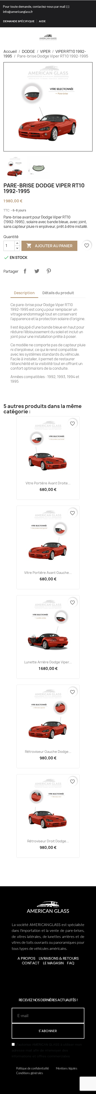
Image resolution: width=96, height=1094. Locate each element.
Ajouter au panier (49, 245)
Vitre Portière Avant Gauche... (48, 572)
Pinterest (48, 271)
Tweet (36, 271)
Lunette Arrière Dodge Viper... (48, 662)
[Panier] (92, 33)
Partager (25, 271)
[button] (78, 33)
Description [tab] (24, 292)
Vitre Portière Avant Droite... (48, 483)
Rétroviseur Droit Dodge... (48, 841)
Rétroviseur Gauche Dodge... (48, 751)
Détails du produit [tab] (58, 292)
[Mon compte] (86, 33)
